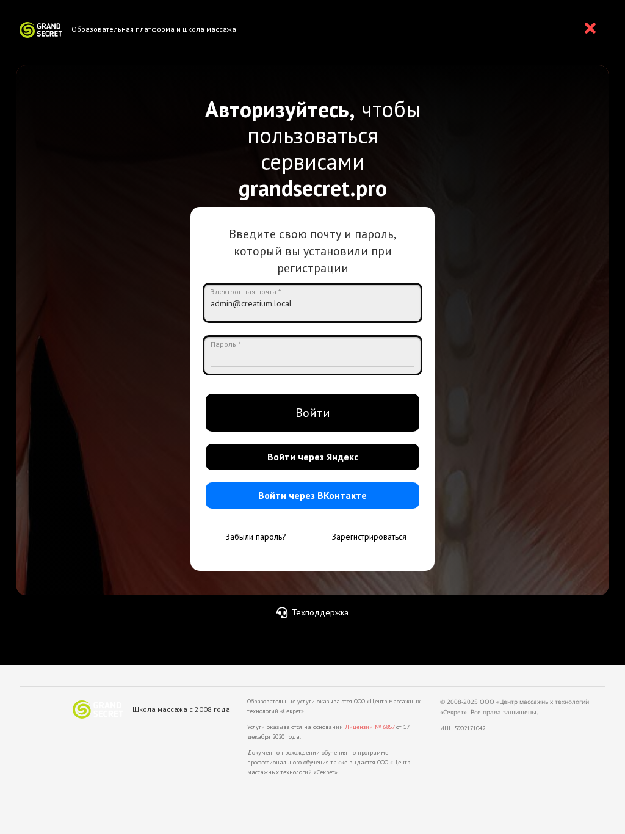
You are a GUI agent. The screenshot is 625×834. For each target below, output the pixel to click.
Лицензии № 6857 (369, 727)
